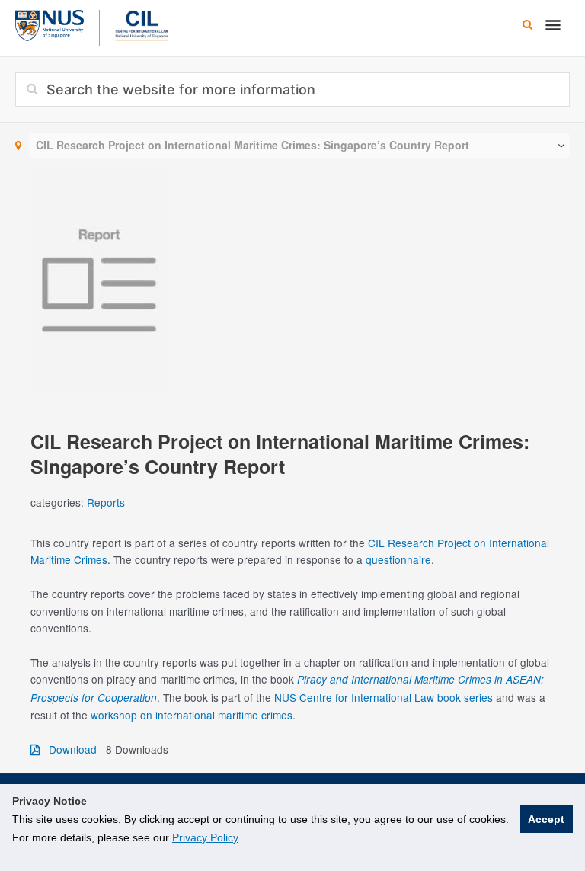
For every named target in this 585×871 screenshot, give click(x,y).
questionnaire (398, 559)
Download (68, 749)
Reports (106, 502)
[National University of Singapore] (49, 23)
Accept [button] (546, 819)
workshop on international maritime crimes (191, 714)
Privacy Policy (205, 837)
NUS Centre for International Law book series (383, 697)
